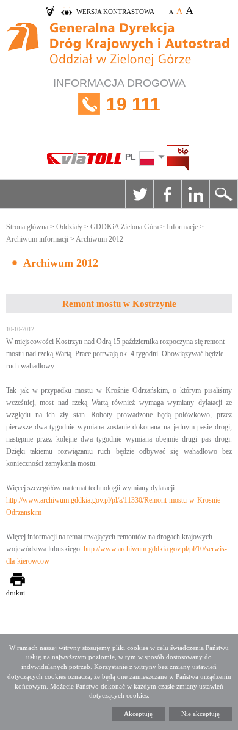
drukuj (15, 592)
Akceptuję (138, 713)
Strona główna (27, 227)
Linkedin (195, 194)
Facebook (167, 194)
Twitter (139, 194)
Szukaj (223, 194)
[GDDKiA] (119, 46)
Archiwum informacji (37, 239)
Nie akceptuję (200, 713)
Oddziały (69, 227)
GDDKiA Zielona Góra (124, 227)
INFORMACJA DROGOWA (119, 95)
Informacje (182, 227)
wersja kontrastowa (115, 11)
